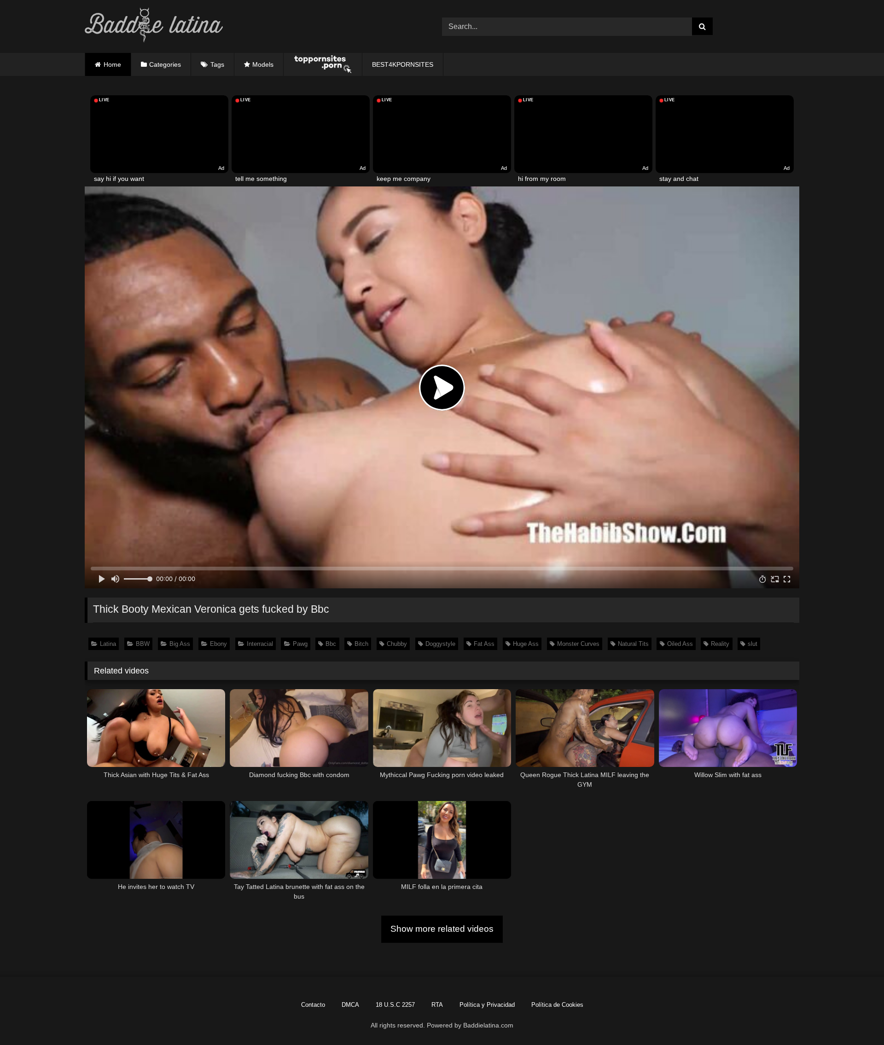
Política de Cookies (557, 1004)
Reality (720, 643)
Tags (217, 64)
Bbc (331, 643)
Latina (108, 643)
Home (112, 64)
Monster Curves (578, 643)
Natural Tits (633, 643)
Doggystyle (440, 643)
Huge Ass (526, 643)
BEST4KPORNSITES (402, 64)
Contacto (313, 1004)
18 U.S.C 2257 (395, 1004)
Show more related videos (442, 929)
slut (752, 643)
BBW (143, 643)
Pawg (300, 643)
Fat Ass (484, 643)
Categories (165, 64)
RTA (437, 1004)
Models (262, 64)
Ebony (218, 643)
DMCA (350, 1004)
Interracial (260, 643)
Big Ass (179, 643)
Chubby (397, 643)
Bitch (361, 643)
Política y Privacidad (487, 1004)
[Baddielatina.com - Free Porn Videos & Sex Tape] (154, 26)
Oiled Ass (680, 643)
